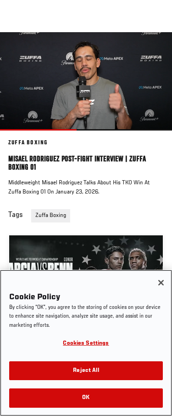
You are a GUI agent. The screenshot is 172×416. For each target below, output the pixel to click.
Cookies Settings (86, 344)
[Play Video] (86, 81)
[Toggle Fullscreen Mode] (153, 136)
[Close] (161, 283)
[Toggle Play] (19, 136)
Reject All (86, 371)
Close (155, 49)
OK (85, 398)
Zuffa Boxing (50, 215)
